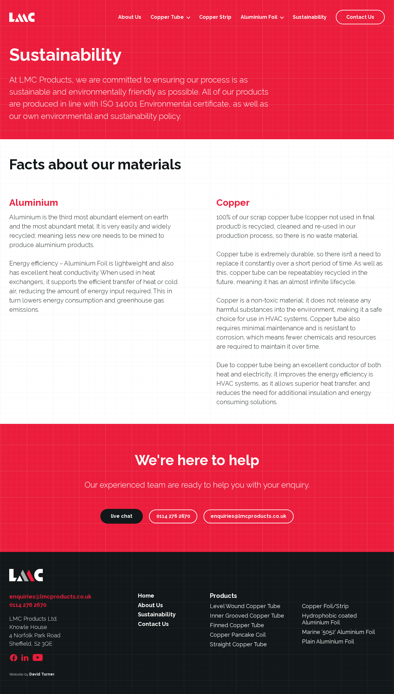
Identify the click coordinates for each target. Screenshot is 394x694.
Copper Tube (167, 17)
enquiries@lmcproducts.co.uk (248, 516)
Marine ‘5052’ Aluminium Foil (338, 632)
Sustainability (310, 17)
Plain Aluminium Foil (328, 641)
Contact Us (360, 17)
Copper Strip (215, 17)
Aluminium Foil (259, 17)
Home (146, 595)
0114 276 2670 (173, 516)
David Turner (41, 674)
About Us (129, 17)
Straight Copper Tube (238, 644)
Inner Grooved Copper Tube (247, 615)
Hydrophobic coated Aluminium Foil (329, 619)
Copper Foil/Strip (325, 606)
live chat (121, 516)
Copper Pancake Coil (238, 634)
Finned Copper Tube (237, 625)
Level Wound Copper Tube (245, 606)
